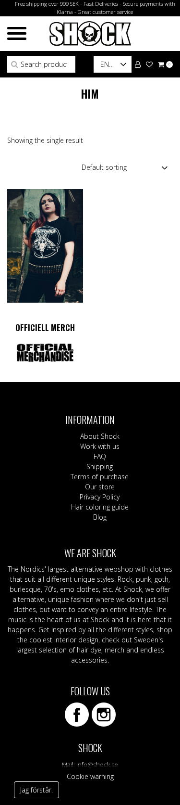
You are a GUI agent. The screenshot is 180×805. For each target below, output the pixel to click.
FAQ (100, 456)
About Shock (100, 436)
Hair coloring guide (100, 506)
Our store (100, 486)
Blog (100, 517)
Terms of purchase (100, 476)
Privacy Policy (100, 496)
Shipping (99, 466)
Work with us (100, 446)
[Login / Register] (138, 63)
